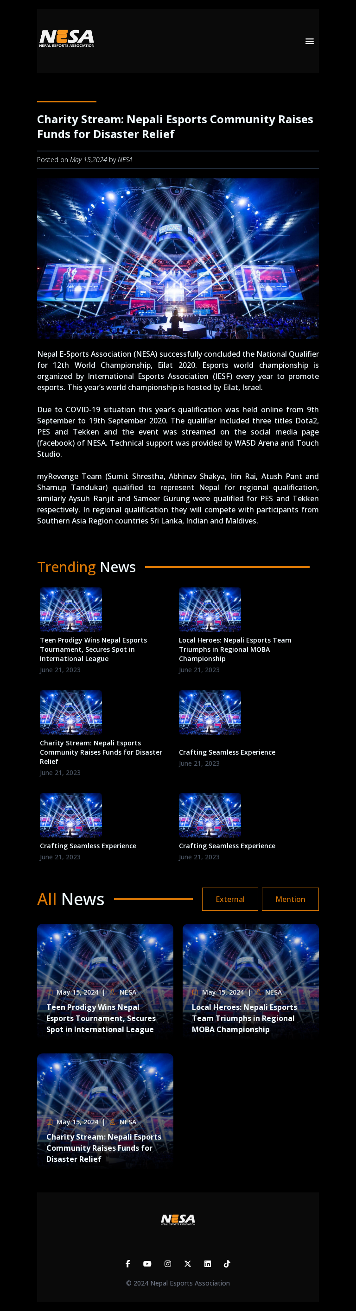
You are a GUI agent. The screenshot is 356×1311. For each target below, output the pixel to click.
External (230, 899)
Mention (290, 899)
